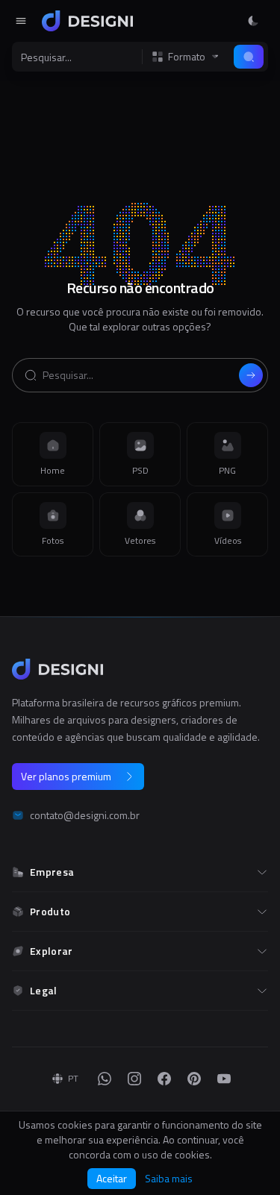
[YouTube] (224, 1078)
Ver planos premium (66, 776)
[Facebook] (164, 1078)
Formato (186, 56)
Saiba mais (169, 1178)
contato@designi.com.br (85, 815)
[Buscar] (249, 57)
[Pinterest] (194, 1078)
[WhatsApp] (104, 1078)
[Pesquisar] (251, 375)
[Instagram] (134, 1078)
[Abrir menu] (21, 21)
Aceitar (111, 1178)
